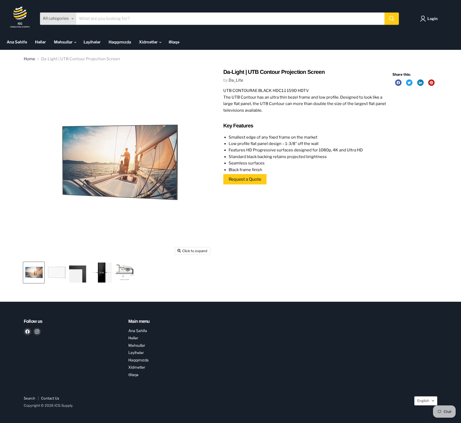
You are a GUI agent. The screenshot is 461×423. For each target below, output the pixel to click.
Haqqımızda (120, 42)
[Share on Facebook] (398, 82)
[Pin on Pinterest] (431, 82)
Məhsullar (63, 42)
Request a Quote (245, 179)
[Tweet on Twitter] (409, 82)
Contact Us (50, 398)
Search (29, 398)
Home (29, 59)
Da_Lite (236, 80)
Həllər (40, 42)
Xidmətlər (148, 42)
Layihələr (92, 42)
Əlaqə (174, 42)
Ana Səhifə (17, 42)
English (423, 400)
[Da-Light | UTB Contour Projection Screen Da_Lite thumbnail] (33, 272)
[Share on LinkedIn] (420, 82)
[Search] (391, 19)
